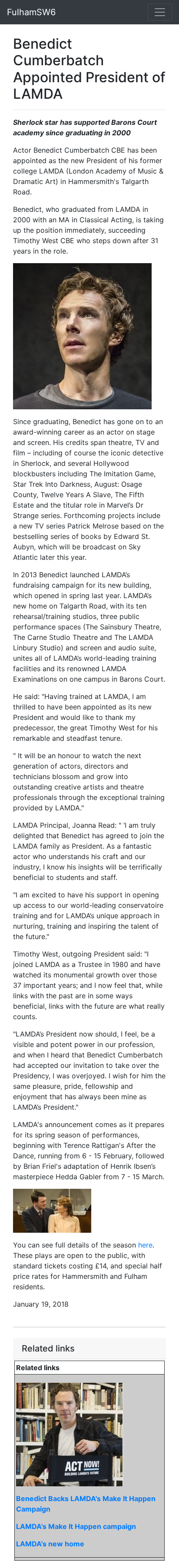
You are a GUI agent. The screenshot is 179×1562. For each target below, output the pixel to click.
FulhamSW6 (31, 12)
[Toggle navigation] (160, 12)
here (145, 1245)
